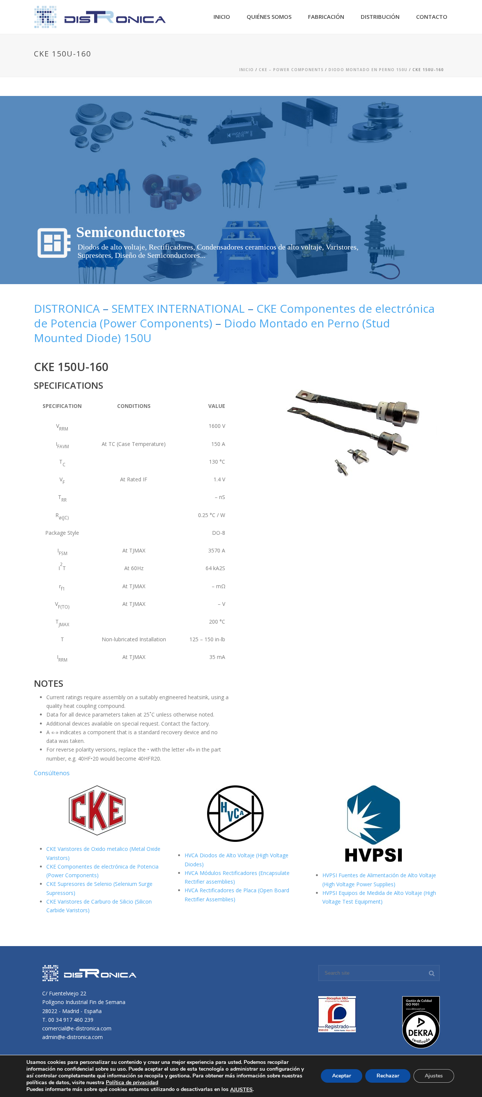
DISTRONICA (68, 308)
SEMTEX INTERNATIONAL (178, 308)
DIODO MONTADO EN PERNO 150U (367, 69)
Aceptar (341, 1076)
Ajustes (434, 1076)
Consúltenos (52, 773)
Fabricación (326, 16)
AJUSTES (241, 1089)
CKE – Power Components (291, 69)
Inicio (222, 16)
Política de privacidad (132, 1082)
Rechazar (388, 1076)
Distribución (380, 16)
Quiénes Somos (269, 16)
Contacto (431, 16)
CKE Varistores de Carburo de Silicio (90, 901)
